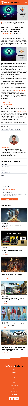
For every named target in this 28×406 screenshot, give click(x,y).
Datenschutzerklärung (10, 189)
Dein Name (3, 170)
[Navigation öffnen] (26, 2)
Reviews (14, 372)
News (14, 369)
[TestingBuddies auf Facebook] (10, 399)
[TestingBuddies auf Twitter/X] (14, 399)
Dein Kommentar (5, 176)
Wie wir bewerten (14, 385)
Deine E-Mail (4, 164)
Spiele (14, 377)
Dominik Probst (7, 33)
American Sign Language (19, 90)
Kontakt (14, 380)
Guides (14, 374)
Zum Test (4, 228)
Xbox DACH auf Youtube (8, 101)
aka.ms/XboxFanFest (21, 111)
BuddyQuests (14, 388)
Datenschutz (15, 188)
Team (14, 382)
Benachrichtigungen (14, 194)
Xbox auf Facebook (7, 104)
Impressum (14, 391)
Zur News (4, 278)
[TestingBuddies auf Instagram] (17, 399)
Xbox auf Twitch (6, 102)
